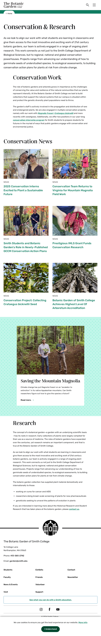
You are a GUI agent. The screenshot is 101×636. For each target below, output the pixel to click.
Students (8, 570)
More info (82, 622)
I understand (50, 629)
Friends (39, 577)
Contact (71, 570)
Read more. (26, 400)
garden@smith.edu (18, 561)
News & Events (11, 584)
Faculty (7, 577)
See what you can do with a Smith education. (50, 600)
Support (39, 592)
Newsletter (72, 577)
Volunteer (40, 584)
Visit (6, 592)
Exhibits (39, 570)
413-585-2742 (17, 555)
